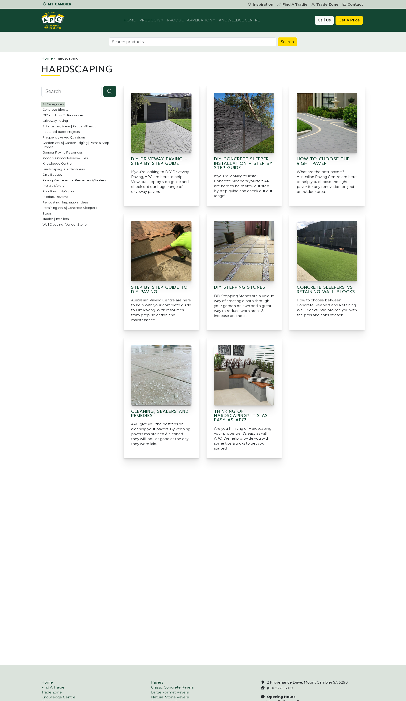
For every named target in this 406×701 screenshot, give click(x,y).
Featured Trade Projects (61, 132)
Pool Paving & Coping (59, 191)
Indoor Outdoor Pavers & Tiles (65, 158)
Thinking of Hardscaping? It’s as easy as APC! (241, 415)
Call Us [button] (324, 20)
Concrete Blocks (55, 109)
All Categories (53, 104)
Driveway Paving (55, 120)
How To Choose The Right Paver (323, 161)
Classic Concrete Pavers (172, 687)
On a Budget (52, 174)
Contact (355, 4)
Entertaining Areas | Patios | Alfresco (70, 126)
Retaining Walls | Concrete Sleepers (70, 208)
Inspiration (263, 4)
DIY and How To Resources (63, 115)
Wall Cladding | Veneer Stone (65, 224)
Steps (47, 213)
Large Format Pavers (170, 692)
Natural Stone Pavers (170, 697)
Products (149, 20)
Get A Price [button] (349, 20)
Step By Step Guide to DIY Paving (159, 289)
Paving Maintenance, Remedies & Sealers (74, 180)
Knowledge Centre (239, 20)
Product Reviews (55, 197)
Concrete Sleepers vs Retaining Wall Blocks (326, 289)
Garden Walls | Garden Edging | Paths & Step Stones (76, 145)
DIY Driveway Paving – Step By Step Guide (159, 161)
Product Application (189, 20)
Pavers (157, 682)
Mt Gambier (59, 4)
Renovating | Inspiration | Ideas (65, 202)
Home (130, 20)
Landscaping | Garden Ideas (64, 169)
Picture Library (53, 185)
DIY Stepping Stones (239, 287)
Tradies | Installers (56, 219)
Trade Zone (327, 4)
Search (287, 42)
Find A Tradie (294, 4)
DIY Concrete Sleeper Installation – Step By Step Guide (243, 163)
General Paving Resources (62, 152)
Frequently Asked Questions (64, 137)
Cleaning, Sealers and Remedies (160, 413)
